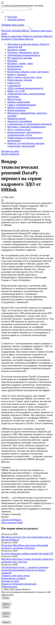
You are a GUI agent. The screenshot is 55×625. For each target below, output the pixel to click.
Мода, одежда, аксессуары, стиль (24, 77)
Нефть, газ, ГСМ (16, 91)
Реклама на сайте (10, 151)
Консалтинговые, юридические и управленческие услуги (24, 133)
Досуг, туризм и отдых (19, 129)
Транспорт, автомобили (19, 121)
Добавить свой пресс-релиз (15, 575)
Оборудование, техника (19, 80)
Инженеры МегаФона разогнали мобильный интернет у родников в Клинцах (24, 546)
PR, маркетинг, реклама (19, 58)
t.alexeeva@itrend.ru (11, 519)
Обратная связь (9, 586)
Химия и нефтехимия (18, 102)
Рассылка (12, 16)
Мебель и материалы (18, 107)
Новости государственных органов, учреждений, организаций (26, 144)
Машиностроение (16, 118)
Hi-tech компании (16, 110)
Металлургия (14, 99)
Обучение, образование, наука (23, 52)
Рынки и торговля (16, 74)
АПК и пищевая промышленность (25, 88)
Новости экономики (11, 36)
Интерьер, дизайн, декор (20, 63)
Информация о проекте (13, 578)
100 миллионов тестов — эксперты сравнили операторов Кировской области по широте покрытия (25, 570)
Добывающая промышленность (23, 55)
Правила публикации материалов (18, 583)
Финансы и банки (16, 49)
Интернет (12, 60)
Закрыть (6, 604)
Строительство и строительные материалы (29, 124)
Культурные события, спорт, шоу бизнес (28, 71)
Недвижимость (15, 66)
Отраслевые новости (22, 39)
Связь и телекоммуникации (21, 104)
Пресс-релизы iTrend (12, 522)
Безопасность (14, 69)
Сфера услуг (13, 82)
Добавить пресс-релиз (12, 24)
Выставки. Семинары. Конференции (26, 126)
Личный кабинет (16, 19)
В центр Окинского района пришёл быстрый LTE (27, 553)
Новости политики (33, 36)
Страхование (14, 85)
